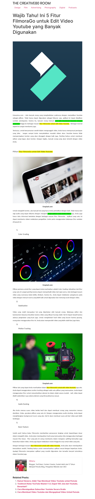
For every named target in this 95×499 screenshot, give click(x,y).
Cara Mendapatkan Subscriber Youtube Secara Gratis (41, 489)
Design (17, 7)
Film (26, 7)
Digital (62, 7)
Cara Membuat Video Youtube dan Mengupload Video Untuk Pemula (48, 492)
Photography (50, 7)
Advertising (36, 7)
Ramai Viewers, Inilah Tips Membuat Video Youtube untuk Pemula (47, 481)
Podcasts (73, 7)
